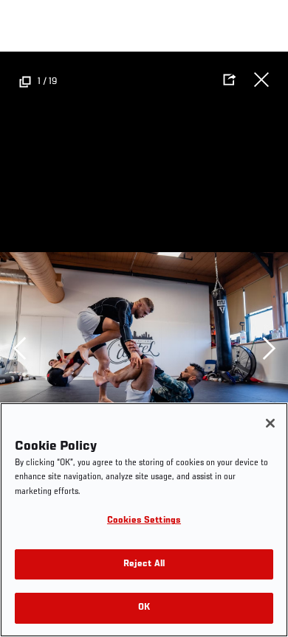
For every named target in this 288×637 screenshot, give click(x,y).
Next (269, 348)
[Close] (270, 423)
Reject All (144, 564)
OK (144, 608)
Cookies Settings (144, 521)
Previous (19, 348)
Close (261, 79)
